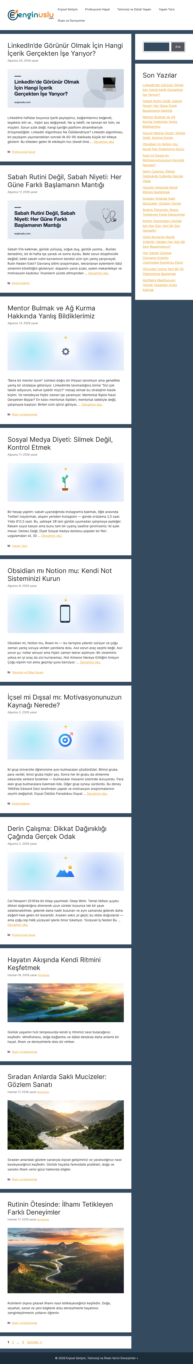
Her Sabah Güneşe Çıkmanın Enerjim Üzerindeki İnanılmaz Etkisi (163, 257)
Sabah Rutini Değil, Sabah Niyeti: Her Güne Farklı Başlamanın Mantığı (65, 181)
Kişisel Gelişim (68, 9)
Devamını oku (104, 142)
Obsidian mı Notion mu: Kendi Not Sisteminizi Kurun (60, 574)
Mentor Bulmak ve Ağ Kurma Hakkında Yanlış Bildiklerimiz (51, 312)
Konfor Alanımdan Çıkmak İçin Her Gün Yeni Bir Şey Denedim (162, 225)
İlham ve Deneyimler (71, 20)
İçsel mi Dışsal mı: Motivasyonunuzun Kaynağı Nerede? (163, 160)
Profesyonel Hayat (97, 9)
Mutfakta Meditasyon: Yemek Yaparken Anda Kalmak (160, 285)
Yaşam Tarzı (167, 9)
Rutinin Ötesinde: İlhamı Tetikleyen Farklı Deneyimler (60, 1208)
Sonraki (34, 1342)
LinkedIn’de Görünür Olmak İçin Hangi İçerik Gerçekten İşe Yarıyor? (65, 49)
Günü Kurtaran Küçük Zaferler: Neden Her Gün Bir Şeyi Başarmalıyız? (164, 241)
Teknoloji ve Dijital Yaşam (134, 9)
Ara (178, 47)
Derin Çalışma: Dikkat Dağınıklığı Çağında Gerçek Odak (57, 832)
